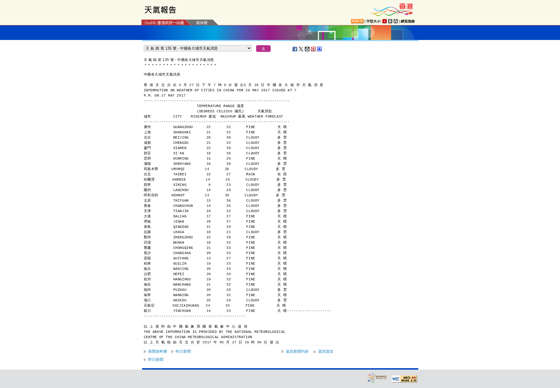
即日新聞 (155, 359)
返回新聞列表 (297, 351)
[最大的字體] (395, 21)
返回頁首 (325, 351)
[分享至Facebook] (295, 49)
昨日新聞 (183, 351)
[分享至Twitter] (301, 49)
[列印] (319, 49)
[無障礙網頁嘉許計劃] (377, 378)
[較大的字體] (390, 21)
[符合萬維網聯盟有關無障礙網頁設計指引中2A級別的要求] (404, 379)
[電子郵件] (307, 49)
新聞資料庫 (157, 351)
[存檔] (313, 49)
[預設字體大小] (384, 21)
